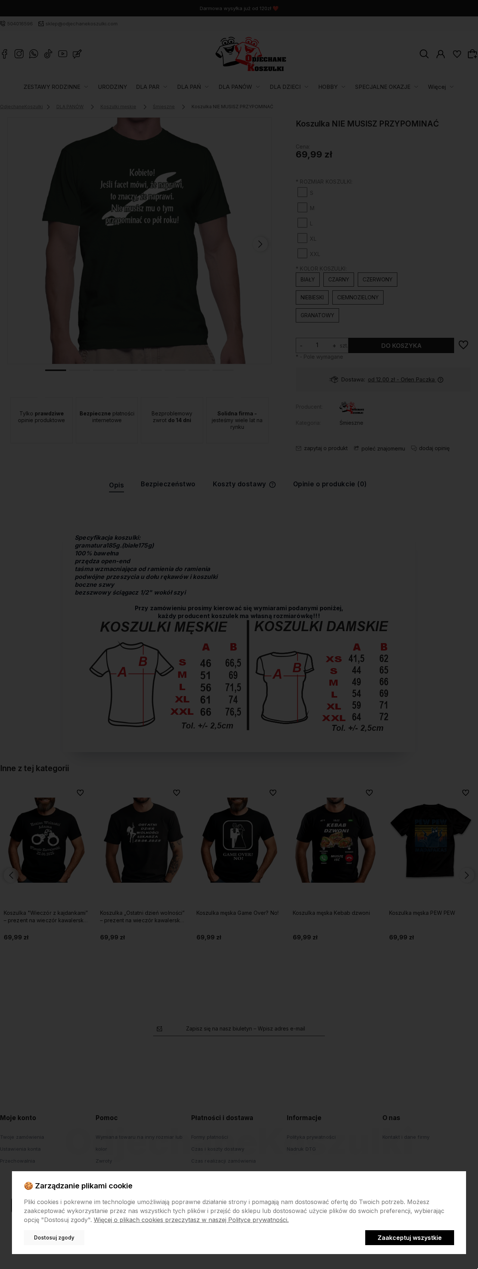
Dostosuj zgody (54, 1238)
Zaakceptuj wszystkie (410, 1237)
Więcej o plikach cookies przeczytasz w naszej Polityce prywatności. (191, 1219)
